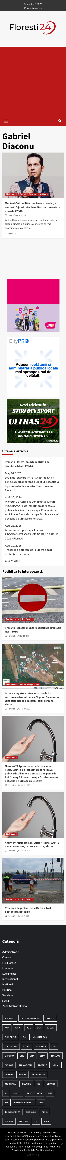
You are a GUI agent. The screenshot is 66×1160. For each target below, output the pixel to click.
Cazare (6, 957)
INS (38, 1084)
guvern (9, 1074)
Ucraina (9, 1121)
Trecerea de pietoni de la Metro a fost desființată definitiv (28, 552)
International (10, 978)
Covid (26, 1046)
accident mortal (30, 1018)
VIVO (46, 1121)
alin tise (50, 1018)
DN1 (22, 1056)
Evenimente (9, 973)
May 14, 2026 (24, 636)
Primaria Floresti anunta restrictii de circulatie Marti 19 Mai (27, 464)
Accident (10, 1018)
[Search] (60, 120)
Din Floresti (11, 194)
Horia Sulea (38, 1074)
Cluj (25, 1037)
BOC (29, 1028)
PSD (41, 1102)
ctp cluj (9, 1056)
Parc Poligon (34, 1093)
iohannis (50, 1084)
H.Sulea (22, 1074)
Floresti (42, 1065)
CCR (39, 1028)
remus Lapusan (12, 1112)
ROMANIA (31, 1112)
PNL (6, 1102)
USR (36, 1121)
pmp (50, 1093)
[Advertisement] (33, 81)
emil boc (55, 1056)
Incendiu (26, 1084)
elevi (42, 1056)
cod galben (11, 1046)
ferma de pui (25, 1065)
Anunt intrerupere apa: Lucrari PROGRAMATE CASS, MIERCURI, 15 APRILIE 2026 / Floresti (31, 534)
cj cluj (50, 1028)
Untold (23, 1121)
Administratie (12, 619)
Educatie (7, 968)
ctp (54, 1046)
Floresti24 (11, 636)
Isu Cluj (17, 1093)
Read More (10, 233)
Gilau (56, 1065)
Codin (10, 215)
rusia (45, 1112)
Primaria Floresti (23, 1102)
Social (23, 194)
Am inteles (33, 1154)
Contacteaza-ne (33, 8)
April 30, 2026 (24, 709)
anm (7, 1028)
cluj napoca (40, 1037)
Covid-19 (41, 1046)
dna (32, 1056)
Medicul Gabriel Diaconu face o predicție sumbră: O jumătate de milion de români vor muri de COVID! (32, 207)
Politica (7, 989)
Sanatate (7, 995)
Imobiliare (10, 1084)
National (7, 984)
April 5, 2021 (21, 215)
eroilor (9, 1065)
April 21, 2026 (24, 785)
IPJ (6, 1093)
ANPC (18, 1028)
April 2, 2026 (24, 916)
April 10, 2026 (24, 850)
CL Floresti (11, 1037)
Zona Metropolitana (38, 194)
